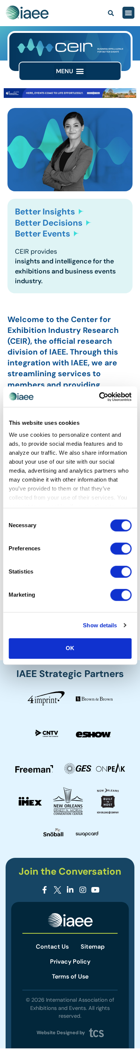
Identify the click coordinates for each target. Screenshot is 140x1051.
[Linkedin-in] (70, 889)
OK (70, 648)
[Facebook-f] (44, 889)
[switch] (120, 548)
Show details (100, 625)
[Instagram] (82, 889)
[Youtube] (95, 889)
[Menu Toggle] (128, 13)
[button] (70, 71)
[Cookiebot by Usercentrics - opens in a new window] (99, 397)
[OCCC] (70, 96)
